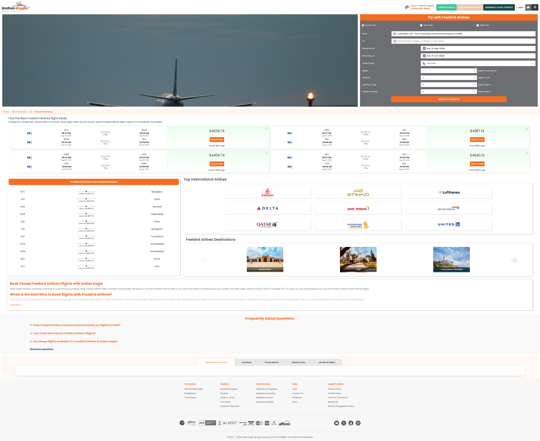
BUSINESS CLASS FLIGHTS (499, 7)
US (30, 111)
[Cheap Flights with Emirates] (267, 192)
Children (366, 77)
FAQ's (295, 401)
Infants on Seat (369, 91)
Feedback (297, 397)
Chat (294, 389)
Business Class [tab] (298, 362)
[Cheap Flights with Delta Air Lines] (267, 208)
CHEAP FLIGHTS (446, 7)
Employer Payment (229, 406)
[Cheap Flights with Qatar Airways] (267, 224)
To (363, 41)
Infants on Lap (369, 84)
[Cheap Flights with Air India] (358, 208)
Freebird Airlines (43, 111)
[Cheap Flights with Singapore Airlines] (358, 224)
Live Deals (225, 401)
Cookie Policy (334, 393)
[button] (528, 7)
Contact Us (297, 393)
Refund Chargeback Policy (341, 406)
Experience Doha (264, 397)
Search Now (217, 139)
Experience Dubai (264, 401)
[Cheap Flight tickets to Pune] (358, 259)
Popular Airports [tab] (272, 362)
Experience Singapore (266, 389)
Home (6, 111)
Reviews (224, 393)
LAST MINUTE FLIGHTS (470, 7)
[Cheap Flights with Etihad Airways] (358, 192)
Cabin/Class (368, 63)
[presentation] (395, 33)
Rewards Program (229, 389)
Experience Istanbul (265, 393)
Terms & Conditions (338, 397)
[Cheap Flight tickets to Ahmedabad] (265, 259)
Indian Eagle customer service (248, 288)
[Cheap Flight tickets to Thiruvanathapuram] (451, 259)
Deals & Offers (227, 397)
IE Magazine (190, 393)
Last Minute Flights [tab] (327, 362)
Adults (365, 70)
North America (19, 111)
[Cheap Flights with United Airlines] (448, 224)
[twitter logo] (343, 423)
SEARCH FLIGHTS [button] (448, 99)
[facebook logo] (350, 423)
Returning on (368, 55)
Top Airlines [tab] (246, 362)
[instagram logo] (358, 423)
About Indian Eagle (193, 389)
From (364, 33)
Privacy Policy (334, 389)
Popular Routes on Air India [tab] (216, 362)
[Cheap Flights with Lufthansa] (448, 192)
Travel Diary (190, 397)
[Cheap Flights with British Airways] (448, 208)
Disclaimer (333, 401)
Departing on (368, 48)
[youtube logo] (336, 423)
